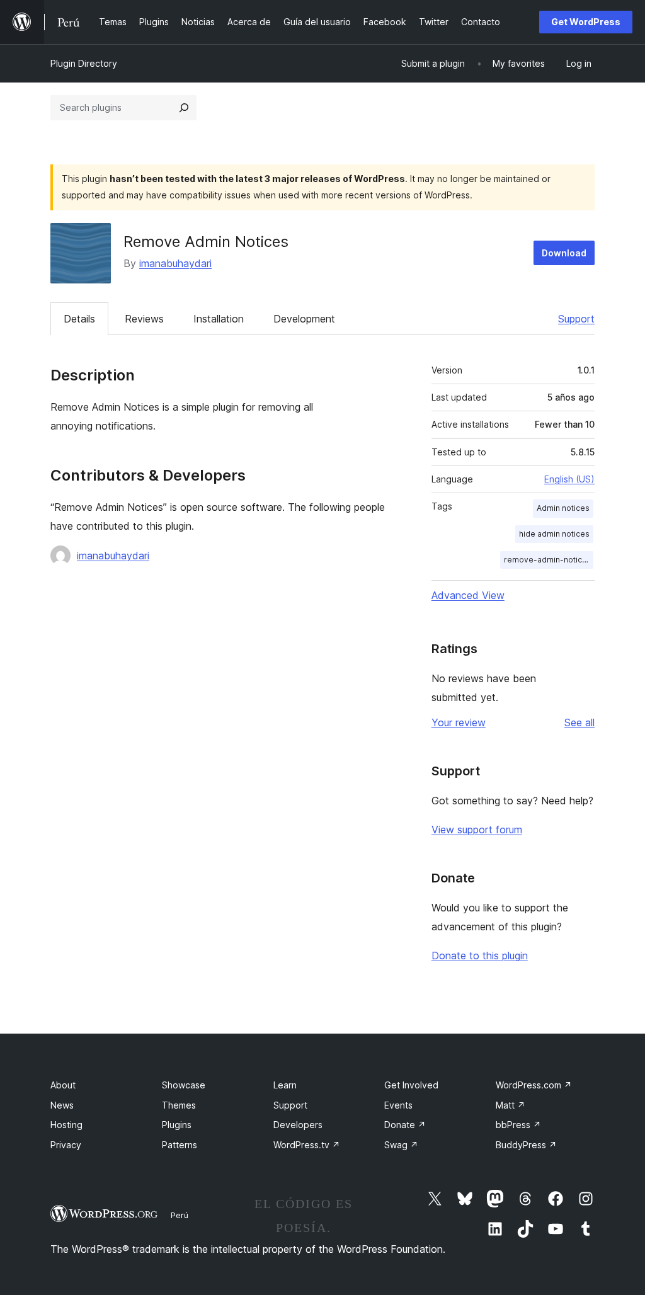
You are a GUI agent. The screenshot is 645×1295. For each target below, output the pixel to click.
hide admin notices (554, 534)
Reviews (144, 318)
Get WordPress (585, 21)
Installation (218, 318)
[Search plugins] (184, 107)
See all (579, 722)
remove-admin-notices (547, 559)
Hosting (66, 1124)
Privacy (65, 1144)
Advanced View (468, 595)
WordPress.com (534, 1085)
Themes (179, 1105)
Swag (401, 1144)
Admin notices (563, 508)
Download (564, 253)
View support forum (476, 829)
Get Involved (411, 1085)
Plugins (176, 1124)
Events (398, 1105)
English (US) (569, 479)
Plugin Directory (83, 63)
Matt (510, 1105)
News (62, 1105)
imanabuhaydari (175, 263)
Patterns (179, 1144)
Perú (179, 1215)
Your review (458, 722)
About (63, 1085)
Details (79, 318)
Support (576, 318)
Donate (405, 1124)
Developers (297, 1124)
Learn (285, 1085)
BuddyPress (526, 1144)
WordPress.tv (306, 1144)
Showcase (183, 1085)
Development (304, 318)
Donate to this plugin (479, 955)
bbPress (518, 1124)
